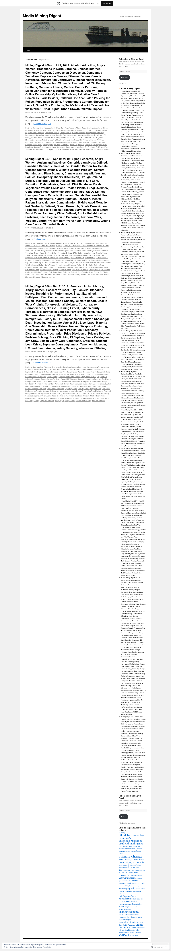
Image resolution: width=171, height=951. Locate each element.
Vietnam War (141, 927)
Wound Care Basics (88, 274)
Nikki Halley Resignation (97, 386)
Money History (66, 386)
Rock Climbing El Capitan (86, 393)
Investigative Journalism (34, 384)
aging (142, 835)
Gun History (106, 379)
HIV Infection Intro (54, 381)
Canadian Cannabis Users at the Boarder (93, 246)
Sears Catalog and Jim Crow (35, 396)
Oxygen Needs (95, 388)
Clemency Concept (84, 130)
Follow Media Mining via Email (130, 796)
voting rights (59, 400)
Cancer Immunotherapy (54, 372)
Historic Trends (41, 381)
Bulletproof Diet (39, 372)
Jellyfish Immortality (77, 262)
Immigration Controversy (95, 132)
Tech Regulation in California (59, 272)
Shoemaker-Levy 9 (72, 147)
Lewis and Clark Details (47, 137)
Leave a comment (103, 149)
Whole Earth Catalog (32, 274)
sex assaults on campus (137, 907)
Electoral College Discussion (41, 255)
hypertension (66, 381)
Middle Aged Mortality (75, 265)
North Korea (135, 899)
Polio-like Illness (81, 267)
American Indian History (83, 367)
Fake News (134, 872)
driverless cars (89, 253)
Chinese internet (70, 130)
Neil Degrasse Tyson (127, 896)
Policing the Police (100, 144)
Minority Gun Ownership (51, 386)
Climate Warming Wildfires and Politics (94, 250)
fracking (130, 875)
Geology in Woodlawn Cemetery (89, 379)
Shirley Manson (94, 269)
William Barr (57, 274)
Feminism (122, 875)
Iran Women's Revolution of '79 (95, 135)
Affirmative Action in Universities (62, 367)
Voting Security (70, 400)
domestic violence (135, 867)
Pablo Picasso (39, 142)
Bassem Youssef (40, 369)
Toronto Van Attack (100, 272)
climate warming (125, 859)
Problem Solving (56, 393)
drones (131, 870)
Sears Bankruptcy (102, 393)
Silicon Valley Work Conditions (71, 396)
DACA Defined (78, 253)
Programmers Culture (48, 147)
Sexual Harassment (125, 909)
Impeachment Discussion (34, 135)
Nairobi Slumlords (48, 140)
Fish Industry (77, 255)
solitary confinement (126, 914)
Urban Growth (80, 149)
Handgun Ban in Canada (41, 260)
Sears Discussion (53, 396)
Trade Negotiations (67, 398)
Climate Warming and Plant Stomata (66, 250)
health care (131, 883)
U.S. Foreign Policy (32, 400)
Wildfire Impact (91, 149)
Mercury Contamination (57, 265)
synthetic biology (137, 917)
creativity (124, 862)
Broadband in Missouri (33, 130)
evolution (68, 255)
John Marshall (49, 384)
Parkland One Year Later (88, 142)
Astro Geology (101, 243)
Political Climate (56, 391)
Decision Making (135, 865)
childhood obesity (31, 374)
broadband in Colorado (134, 849)
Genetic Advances (79, 132)
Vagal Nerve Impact (47, 400)
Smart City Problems (87, 147)
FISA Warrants (71, 379)
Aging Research (56, 243)
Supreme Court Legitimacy (35, 398)
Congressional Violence (99, 374)
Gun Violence (132, 880)
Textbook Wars (76, 272)
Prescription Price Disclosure (92, 391)
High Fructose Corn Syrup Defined (63, 260)
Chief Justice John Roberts (100, 372)
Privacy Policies (43, 393)
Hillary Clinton (30, 381)
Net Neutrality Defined (91, 265)
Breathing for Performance (89, 369)
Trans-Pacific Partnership (127, 925)
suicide (137, 914)
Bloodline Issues (63, 369)
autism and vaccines (32, 246)
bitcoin (137, 846)
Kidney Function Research (94, 262)
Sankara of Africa (65, 269)
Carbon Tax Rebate (49, 248)
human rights (140, 883)
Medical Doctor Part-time (79, 137)
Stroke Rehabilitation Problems (36, 272)
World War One (125, 935)
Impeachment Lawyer (100, 381)
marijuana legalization (134, 891)
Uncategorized (38, 128)
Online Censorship (76, 140)
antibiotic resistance (130, 840)
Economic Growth (139, 870)
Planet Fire (73, 144)
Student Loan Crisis (97, 396)
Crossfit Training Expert (55, 376)
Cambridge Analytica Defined (67, 246)
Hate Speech (122, 883)
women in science (135, 932)
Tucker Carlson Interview (83, 398)
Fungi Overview (64, 257)
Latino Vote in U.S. (99, 384)
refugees (127, 907)
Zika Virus (135, 935)
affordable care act (130, 835)
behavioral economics (127, 846)
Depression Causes (52, 132)
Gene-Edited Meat (77, 257)
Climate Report (69, 374)
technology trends (127, 921)
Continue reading (42, 123)
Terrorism (139, 922)
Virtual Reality (125, 929)
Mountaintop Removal (33, 140)
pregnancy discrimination (72, 391)
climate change (80, 248)
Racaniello (136, 903)
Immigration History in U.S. (81, 381)
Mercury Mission (36, 386)
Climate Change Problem (43, 250)
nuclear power (125, 901)
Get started (107, 3)
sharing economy (129, 911)
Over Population (84, 388)
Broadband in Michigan (98, 128)
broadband (123, 848)
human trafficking (124, 886)
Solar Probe (105, 269)
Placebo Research (43, 391)
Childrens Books (45, 374)
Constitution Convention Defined (60, 253)
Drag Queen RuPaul (88, 376)
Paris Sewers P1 (72, 142)
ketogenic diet (123, 891)
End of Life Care (58, 255)
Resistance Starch (69, 393)
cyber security (137, 862)
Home (28, 50)
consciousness (138, 859)
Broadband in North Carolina (53, 130)
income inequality (124, 888)
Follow (123, 817)
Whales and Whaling (83, 400)
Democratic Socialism (36, 132)
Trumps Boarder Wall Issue (64, 149)
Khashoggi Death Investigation (81, 384)
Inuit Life (45, 262)
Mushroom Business (79, 386)
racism (121, 906)
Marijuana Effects (62, 137)
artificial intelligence (131, 843)
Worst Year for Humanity (71, 274)
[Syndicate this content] (119, 88)
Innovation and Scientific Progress (56, 135)
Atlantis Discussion (83, 128)
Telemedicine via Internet (34, 149)
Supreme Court (125, 916)
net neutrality (124, 898)
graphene (139, 878)
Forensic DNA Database (91, 255)
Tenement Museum (52, 398)
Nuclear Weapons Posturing (35, 388)
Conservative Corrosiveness (35, 376)
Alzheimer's (125, 838)
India (133, 888)
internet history (140, 889)
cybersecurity (124, 864)
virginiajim (49, 112)
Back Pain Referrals (48, 246)
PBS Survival (37, 144)
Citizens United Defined (66, 248)
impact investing (134, 886)
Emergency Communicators (42, 379)
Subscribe (124, 78)
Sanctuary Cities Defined (49, 269)
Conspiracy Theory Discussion (36, 253)
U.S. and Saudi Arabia (101, 398)
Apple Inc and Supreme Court (85, 243)
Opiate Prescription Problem (64, 267)
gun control (122, 881)
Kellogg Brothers (31, 137)
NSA (141, 899)
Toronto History (87, 272)
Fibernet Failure (65, 132)
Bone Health (74, 369)
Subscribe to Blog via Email (131, 59)
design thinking (123, 867)
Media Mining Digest (42, 15)
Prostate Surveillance (95, 267)
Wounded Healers (102, 274)
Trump (139, 924)
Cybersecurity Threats (72, 376)
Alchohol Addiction (57, 128)
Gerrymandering (128, 877)
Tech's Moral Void (102, 147)
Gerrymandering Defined (94, 257)
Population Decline (32, 147)
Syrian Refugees (125, 919)
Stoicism (86, 396)
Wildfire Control (47, 274)
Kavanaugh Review (62, 384)
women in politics (124, 932)
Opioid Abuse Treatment (55, 388)
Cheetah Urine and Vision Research (76, 372)
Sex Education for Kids (80, 269)
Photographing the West (51, 144)
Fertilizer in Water (59, 379)
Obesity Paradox (62, 140)
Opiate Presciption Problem (43, 267)
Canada (138, 851)
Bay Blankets (51, 369)
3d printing (122, 833)
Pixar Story (65, 144)
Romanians (61, 147)
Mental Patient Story (41, 265)
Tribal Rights (48, 149)
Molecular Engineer (95, 137)
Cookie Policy (46, 947)
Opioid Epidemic (71, 388)
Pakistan (134, 901)
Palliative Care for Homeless (55, 142)
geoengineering (137, 875)
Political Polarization (125, 904)
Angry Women (70, 128)
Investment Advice (76, 135)
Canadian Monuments (33, 248)
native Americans (124, 894)
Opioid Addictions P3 (91, 140)
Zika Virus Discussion (33, 277)
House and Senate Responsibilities (89, 260)
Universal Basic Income (128, 927)
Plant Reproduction (85, 144)
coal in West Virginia (82, 374)
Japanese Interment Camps (59, 262)
